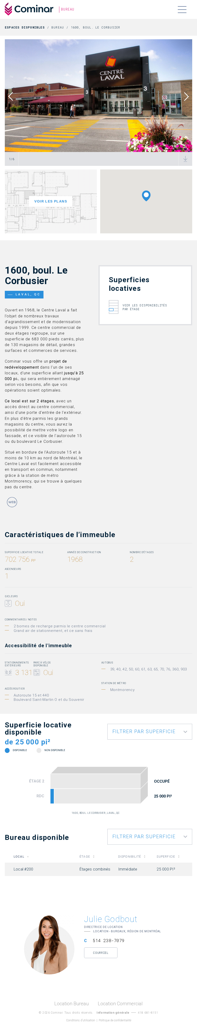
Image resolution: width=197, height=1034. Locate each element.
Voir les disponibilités (145, 307)
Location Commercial (120, 1003)
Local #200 (52, 796)
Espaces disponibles (25, 27)
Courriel (101, 953)
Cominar (29, 9)
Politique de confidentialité (115, 1020)
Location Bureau (71, 1003)
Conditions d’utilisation (80, 1020)
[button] (146, 196)
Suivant (183, 96)
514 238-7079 (108, 940)
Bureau (57, 27)
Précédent (14, 96)
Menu (182, 9)
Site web (12, 502)
